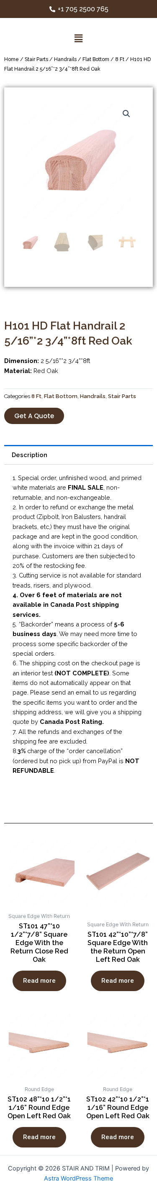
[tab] (78, 455)
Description (29, 454)
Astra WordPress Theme (78, 1178)
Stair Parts (36, 59)
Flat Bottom (95, 59)
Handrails (65, 59)
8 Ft (119, 59)
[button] (34, 416)
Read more (39, 980)
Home (11, 59)
